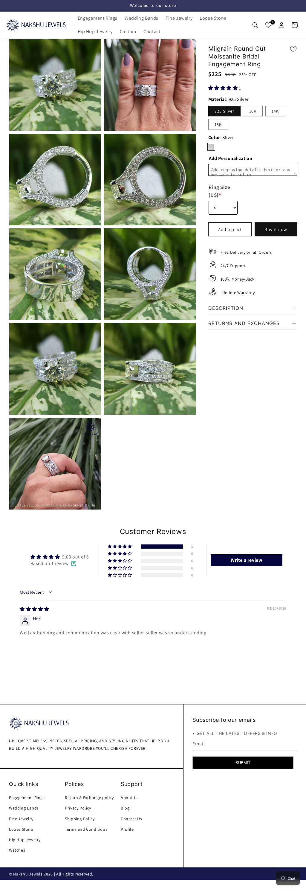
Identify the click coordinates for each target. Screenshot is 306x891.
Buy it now (275, 229)
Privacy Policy (78, 808)
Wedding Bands (24, 808)
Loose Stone (21, 829)
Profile (127, 829)
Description (225, 308)
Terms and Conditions (86, 829)
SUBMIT (242, 763)
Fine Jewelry (21, 818)
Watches (17, 850)
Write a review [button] (246, 560)
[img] (34, 609)
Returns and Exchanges (244, 323)
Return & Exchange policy (89, 797)
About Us (130, 797)
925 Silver (224, 111)
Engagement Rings (27, 797)
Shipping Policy (79, 818)
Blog (125, 808)
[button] (97, 18)
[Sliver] (211, 147)
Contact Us (131, 818)
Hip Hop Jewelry (25, 839)
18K (218, 124)
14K (275, 111)
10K (252, 111)
